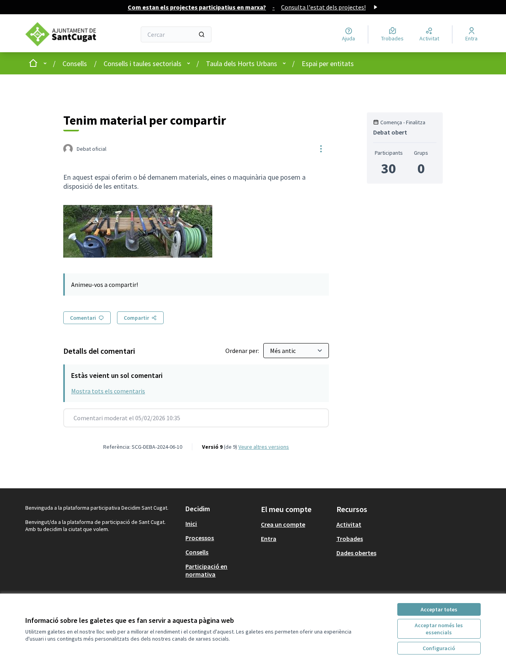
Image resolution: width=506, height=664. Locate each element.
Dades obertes (356, 553)
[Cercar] (201, 34)
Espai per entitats (328, 63)
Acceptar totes (439, 609)
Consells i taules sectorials (142, 63)
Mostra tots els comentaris (108, 391)
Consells (74, 63)
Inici (191, 523)
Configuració (439, 648)
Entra (268, 539)
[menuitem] (220, 523)
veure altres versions (263, 446)
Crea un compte (283, 524)
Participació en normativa (206, 570)
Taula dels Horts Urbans (241, 63)
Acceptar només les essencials (439, 629)
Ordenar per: (242, 351)
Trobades (349, 539)
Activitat (348, 524)
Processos (199, 538)
